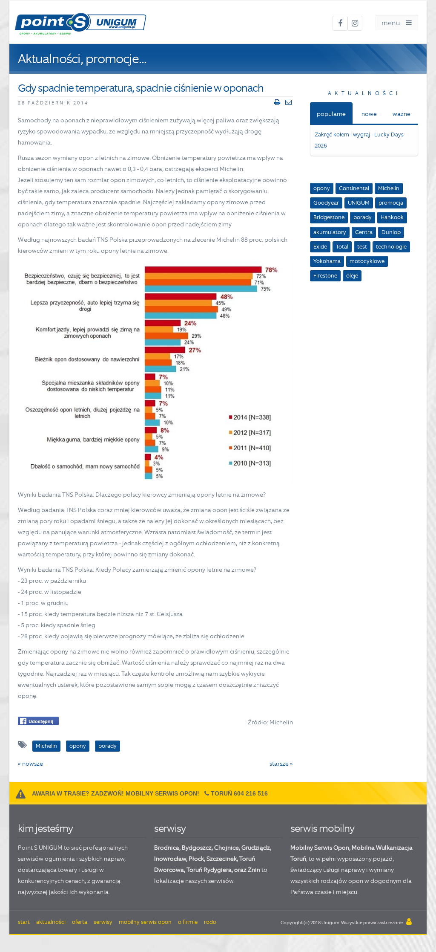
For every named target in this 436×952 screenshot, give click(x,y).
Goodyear (326, 202)
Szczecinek (222, 858)
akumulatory (329, 232)
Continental (354, 188)
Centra (364, 232)
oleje (352, 275)
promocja (391, 202)
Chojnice (226, 847)
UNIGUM (359, 202)
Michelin (388, 188)
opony (321, 188)
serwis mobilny (322, 828)
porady (362, 217)
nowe (369, 114)
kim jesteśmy (45, 828)
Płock (196, 858)
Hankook (392, 217)
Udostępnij (41, 721)
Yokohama (327, 261)
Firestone (325, 275)
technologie (391, 246)
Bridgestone (328, 217)
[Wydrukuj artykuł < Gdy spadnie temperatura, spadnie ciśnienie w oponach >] (277, 102)
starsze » (281, 763)
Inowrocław (170, 858)
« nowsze (30, 763)
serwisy (170, 828)
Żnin (254, 870)
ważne (401, 114)
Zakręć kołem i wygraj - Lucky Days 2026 (359, 140)
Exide (320, 246)
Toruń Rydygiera (209, 870)
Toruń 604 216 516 (239, 793)
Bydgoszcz (197, 847)
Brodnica (166, 847)
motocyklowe (367, 261)
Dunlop (391, 232)
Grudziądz (255, 847)
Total (342, 246)
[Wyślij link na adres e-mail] (288, 102)
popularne (331, 114)
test (362, 246)
